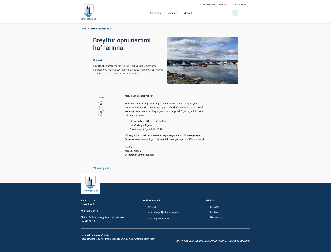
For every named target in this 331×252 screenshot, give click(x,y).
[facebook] (101, 104)
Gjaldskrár (214, 212)
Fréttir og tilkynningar (158, 218)
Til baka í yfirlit (101, 168)
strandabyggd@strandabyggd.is (164, 212)
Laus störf (215, 207)
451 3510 (152, 207)
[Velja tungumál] (245, 12)
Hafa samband (216, 217)
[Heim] (89, 11)
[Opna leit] (235, 13)
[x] (101, 112)
